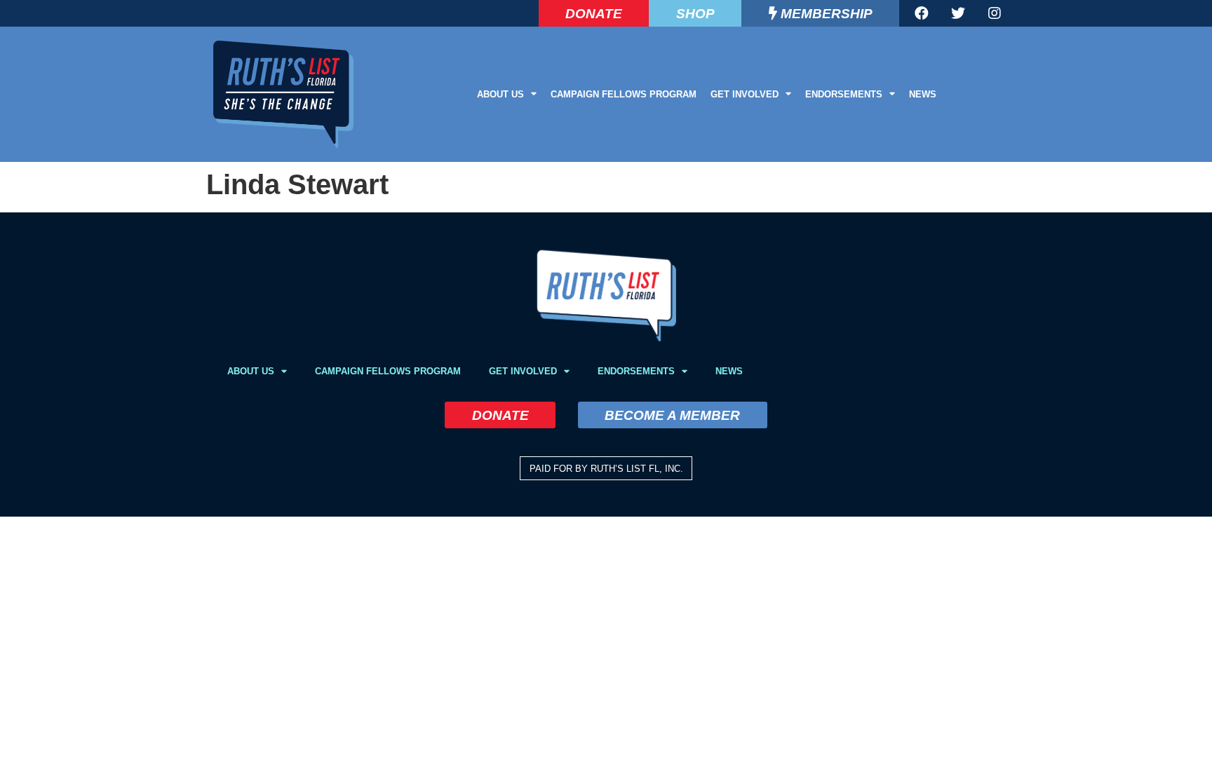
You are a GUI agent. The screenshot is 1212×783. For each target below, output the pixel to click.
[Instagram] (994, 13)
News (922, 94)
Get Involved (745, 94)
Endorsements (843, 94)
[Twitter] (958, 13)
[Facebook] (921, 13)
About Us (500, 94)
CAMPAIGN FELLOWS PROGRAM (623, 94)
